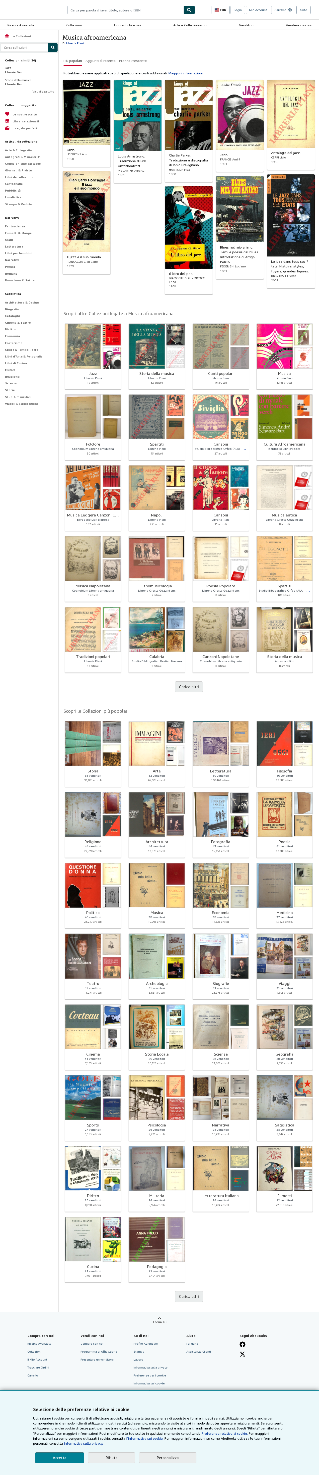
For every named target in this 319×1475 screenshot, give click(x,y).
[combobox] (125, 10)
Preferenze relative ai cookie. (225, 1433)
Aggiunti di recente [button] (100, 60)
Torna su (159, 1322)
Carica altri (189, 686)
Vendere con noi (299, 25)
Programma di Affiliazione (98, 1351)
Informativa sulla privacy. (83, 1443)
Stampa (139, 1351)
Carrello (32, 1375)
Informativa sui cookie (149, 1383)
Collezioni (74, 25)
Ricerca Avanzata (20, 25)
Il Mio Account (37, 1359)
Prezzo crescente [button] (133, 60)
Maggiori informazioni (185, 73)
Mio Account (258, 10)
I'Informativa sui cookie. (144, 1438)
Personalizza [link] (168, 1457)
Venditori (246, 25)
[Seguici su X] (242, 1354)
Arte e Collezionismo (190, 25)
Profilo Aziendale (146, 1343)
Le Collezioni (17, 36)
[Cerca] (189, 10)
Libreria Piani (75, 43)
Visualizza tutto (43, 91)
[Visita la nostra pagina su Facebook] (242, 1344)
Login (238, 10)
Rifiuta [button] (111, 1457)
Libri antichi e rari (127, 25)
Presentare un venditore (97, 1359)
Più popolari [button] (73, 60)
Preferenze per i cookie (150, 1375)
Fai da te (192, 1343)
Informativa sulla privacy (150, 1367)
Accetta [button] (59, 1457)
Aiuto (303, 10)
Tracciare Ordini (38, 1367)
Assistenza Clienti (198, 1351)
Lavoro (138, 1359)
